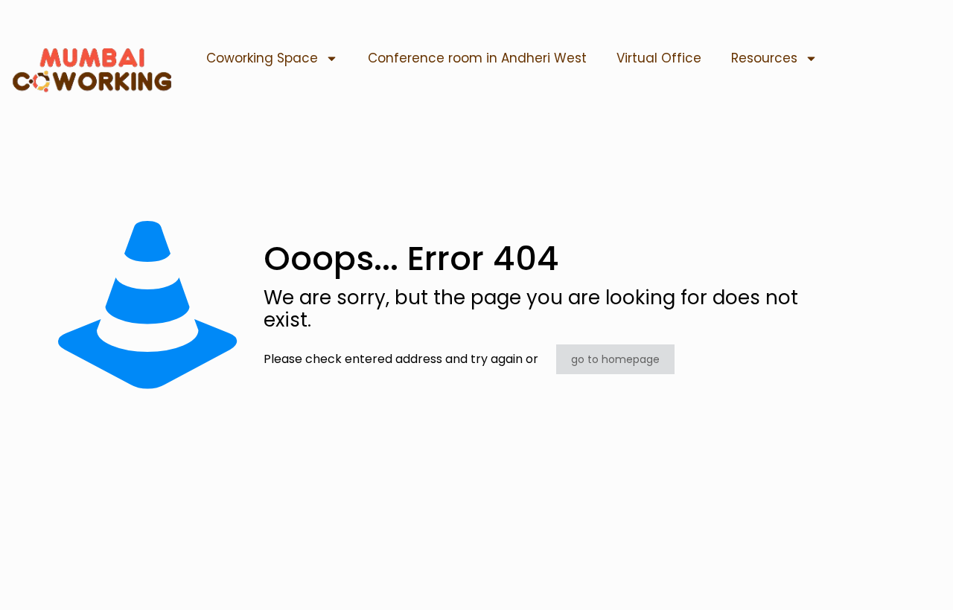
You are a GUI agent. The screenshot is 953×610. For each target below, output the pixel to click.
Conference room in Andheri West (477, 58)
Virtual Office (658, 58)
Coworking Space (262, 58)
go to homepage (615, 359)
